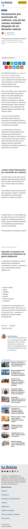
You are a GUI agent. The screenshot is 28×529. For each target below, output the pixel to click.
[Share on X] (8, 63)
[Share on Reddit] (10, 67)
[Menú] (3, 5)
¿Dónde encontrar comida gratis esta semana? (17, 426)
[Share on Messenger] (16, 63)
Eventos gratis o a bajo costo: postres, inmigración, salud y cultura (18, 419)
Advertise (4, 502)
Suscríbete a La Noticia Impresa (10, 498)
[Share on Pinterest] (6, 67)
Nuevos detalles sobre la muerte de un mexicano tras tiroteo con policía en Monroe (18, 373)
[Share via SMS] (14, 67)
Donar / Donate (22, 2)
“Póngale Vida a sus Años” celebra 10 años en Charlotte (18, 434)
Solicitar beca (5, 506)
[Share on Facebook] (4, 63)
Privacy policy (5, 518)
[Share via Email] (17, 67)
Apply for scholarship (7, 510)
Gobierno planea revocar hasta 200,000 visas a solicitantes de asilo (18, 444)
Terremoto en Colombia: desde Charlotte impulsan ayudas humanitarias (17, 411)
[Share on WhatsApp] (12, 63)
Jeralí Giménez (10, 32)
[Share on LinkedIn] (23, 63)
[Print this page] (21, 67)
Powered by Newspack (6, 526)
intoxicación (12, 325)
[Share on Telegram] (19, 63)
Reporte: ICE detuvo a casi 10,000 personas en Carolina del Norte (18, 364)
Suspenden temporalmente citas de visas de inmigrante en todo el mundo (18, 400)
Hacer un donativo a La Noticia (10, 514)
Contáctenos (5, 495)
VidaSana (4, 10)
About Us (4, 491)
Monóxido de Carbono (7, 328)
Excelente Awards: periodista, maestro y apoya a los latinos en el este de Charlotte (18, 391)
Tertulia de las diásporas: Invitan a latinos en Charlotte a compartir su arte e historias (17, 382)
